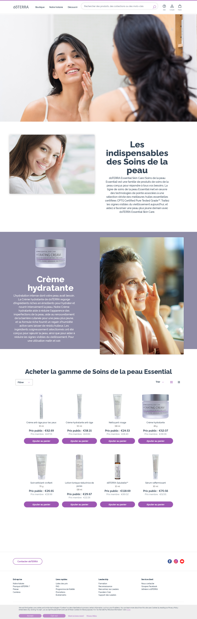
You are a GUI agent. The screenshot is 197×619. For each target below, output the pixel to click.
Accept (30, 616)
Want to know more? (76, 616)
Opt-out (54, 616)
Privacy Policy (92, 616)
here (129, 610)
